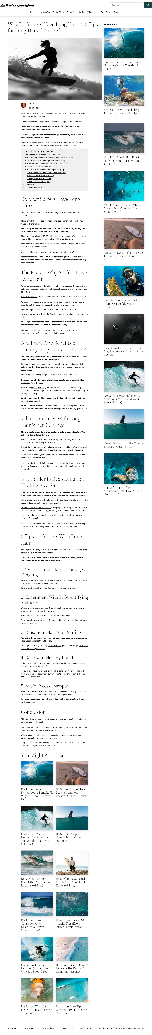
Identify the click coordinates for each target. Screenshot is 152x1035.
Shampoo (25, 692)
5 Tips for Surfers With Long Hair (39, 167)
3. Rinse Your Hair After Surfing (40, 175)
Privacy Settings (47, 1028)
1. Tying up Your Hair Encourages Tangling (45, 170)
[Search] (148, 5)
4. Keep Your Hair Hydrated (39, 178)
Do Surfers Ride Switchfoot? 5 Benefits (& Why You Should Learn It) (37, 794)
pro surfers (26, 138)
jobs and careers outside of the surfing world (53, 239)
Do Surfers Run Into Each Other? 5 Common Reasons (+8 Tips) (36, 882)
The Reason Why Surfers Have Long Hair (42, 155)
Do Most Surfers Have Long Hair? (39, 152)
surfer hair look (54, 645)
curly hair (41, 463)
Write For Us (85, 1028)
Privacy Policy (67, 1028)
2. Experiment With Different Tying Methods (46, 172)
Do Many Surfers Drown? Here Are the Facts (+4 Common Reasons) (72, 968)
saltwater (37, 666)
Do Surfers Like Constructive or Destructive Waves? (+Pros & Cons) (33, 925)
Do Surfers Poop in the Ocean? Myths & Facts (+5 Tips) (70, 837)
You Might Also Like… (34, 187)
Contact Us (28, 1028)
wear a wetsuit (37, 387)
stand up (71, 367)
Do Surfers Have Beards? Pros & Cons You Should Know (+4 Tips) (71, 882)
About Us (12, 1028)
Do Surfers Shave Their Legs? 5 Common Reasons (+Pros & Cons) (71, 793)
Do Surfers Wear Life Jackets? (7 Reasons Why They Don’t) (36, 1010)
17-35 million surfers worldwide (56, 236)
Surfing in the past (29, 296)
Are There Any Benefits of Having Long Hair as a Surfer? (49, 158)
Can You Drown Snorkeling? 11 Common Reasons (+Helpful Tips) (124, 113)
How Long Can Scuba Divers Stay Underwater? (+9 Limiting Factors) (123, 351)
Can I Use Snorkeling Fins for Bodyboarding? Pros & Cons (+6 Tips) (123, 161)
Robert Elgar (33, 108)
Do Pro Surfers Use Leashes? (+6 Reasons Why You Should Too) (34, 968)
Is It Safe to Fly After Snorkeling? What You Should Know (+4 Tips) (123, 491)
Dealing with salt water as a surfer (36, 507)
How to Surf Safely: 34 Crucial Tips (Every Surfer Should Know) (70, 924)
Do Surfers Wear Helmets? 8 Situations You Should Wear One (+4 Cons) (35, 839)
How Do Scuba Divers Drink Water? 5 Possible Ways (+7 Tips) (122, 304)
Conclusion (29, 184)
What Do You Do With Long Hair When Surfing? (45, 161)
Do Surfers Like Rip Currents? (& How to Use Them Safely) (71, 1010)
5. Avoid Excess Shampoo (38, 181)
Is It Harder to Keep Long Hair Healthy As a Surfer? (47, 164)
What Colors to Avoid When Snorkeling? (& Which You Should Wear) (122, 208)
